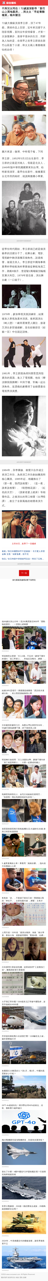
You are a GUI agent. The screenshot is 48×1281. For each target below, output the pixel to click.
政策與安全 (12, 1277)
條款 (17, 1277)
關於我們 (4, 1277)
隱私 (21, 1277)
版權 (24, 1277)
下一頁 (24, 573)
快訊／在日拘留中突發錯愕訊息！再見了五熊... (23, 559)
